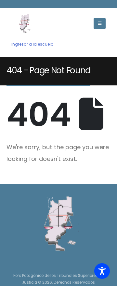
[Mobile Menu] (100, 23)
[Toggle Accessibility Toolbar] (102, 271)
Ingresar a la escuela (32, 44)
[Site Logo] (24, 23)
